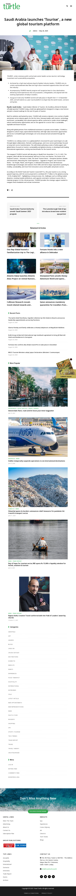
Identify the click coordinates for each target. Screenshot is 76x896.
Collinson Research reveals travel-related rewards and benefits (18, 303)
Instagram (49, 876)
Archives (5, 880)
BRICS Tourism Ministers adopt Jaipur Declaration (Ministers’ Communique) (33, 352)
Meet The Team (8, 821)
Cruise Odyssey (13, 653)
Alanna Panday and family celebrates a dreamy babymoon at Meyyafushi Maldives (36, 328)
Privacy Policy (47, 893)
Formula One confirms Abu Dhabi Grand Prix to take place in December (32, 345)
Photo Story (13, 715)
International (13, 686)
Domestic (11, 509)
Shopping (11, 723)
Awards (11, 640)
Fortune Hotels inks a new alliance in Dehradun (51, 251)
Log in (10, 764)
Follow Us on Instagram (38, 811)
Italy (10, 694)
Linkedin (53, 876)
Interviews (12, 690)
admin (35, 31)
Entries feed (12, 769)
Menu (71, 6)
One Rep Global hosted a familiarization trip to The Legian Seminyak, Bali (21, 251)
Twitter (45, 876)
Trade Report (17, 561)
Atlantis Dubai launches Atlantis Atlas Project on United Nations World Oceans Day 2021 (21, 277)
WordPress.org (13, 777)
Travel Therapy (33, 408)
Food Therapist (14, 678)
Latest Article (22, 408)
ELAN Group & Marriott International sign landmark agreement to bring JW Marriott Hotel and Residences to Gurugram (36, 336)
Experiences (12, 408)
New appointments (15, 703)
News (17, 458)
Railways (11, 719)
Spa (9, 728)
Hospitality (12, 682)
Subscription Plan (8, 833)
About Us (6, 827)
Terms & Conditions (31, 893)
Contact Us (6, 830)
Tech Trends (12, 736)
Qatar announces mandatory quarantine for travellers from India (53, 303)
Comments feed (13, 773)
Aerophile (11, 458)
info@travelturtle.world (49, 869)
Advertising (6, 824)
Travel (10, 744)
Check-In (11, 648)
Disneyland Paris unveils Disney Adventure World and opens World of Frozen (53, 277)
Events (10, 669)
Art (9, 636)
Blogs (10, 644)
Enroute (11, 665)
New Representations (16, 707)
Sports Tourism (14, 732)
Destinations (13, 657)
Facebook (41, 876)
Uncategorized (13, 753)
